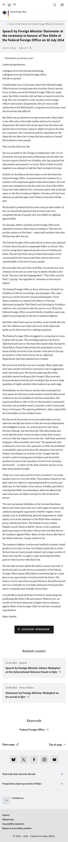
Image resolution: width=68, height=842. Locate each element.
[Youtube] (55, 759)
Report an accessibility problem (16, 828)
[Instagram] (45, 759)
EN (9, 4)
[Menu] (62, 4)
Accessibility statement (13, 824)
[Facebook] (35, 759)
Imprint (6, 815)
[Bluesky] (14, 759)
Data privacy (8, 819)
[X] (25, 759)
